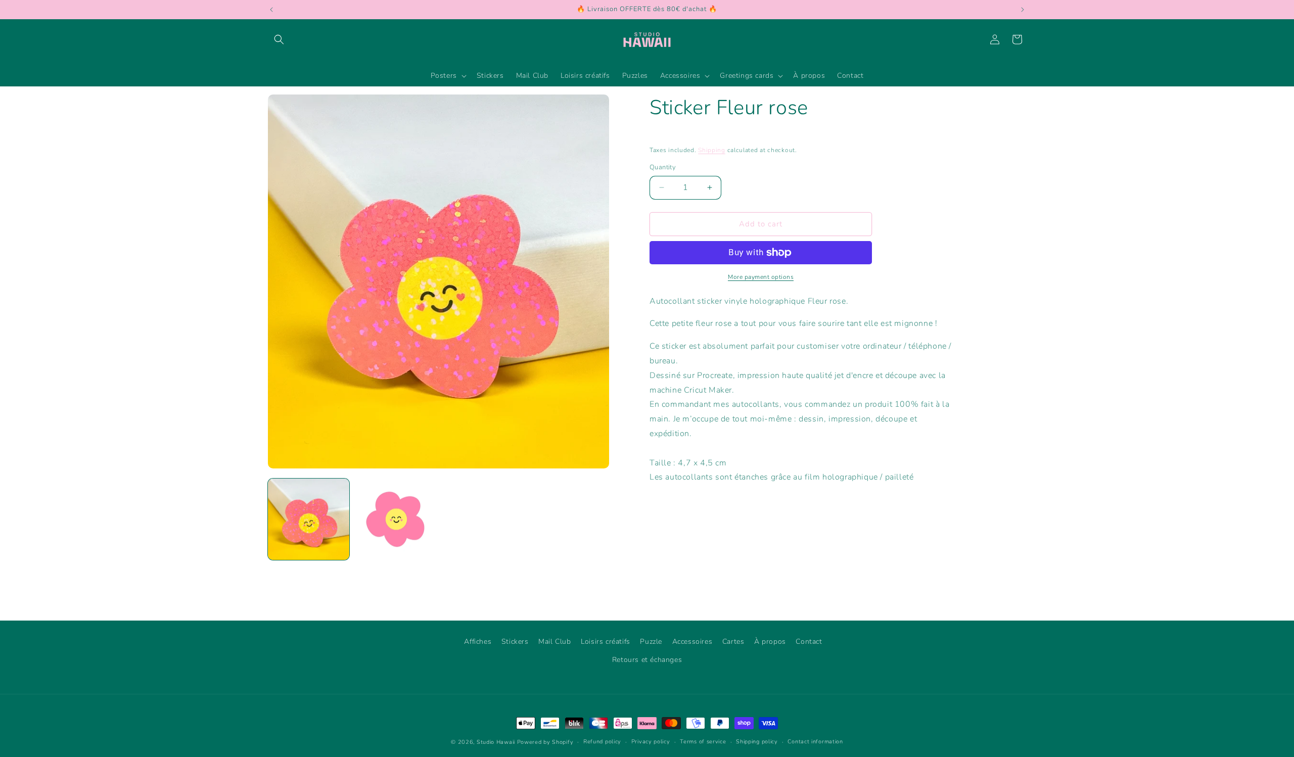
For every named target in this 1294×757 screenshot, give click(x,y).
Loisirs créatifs (605, 641)
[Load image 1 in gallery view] (308, 519)
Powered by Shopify (545, 742)
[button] (279, 39)
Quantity (663, 167)
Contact (809, 641)
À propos (770, 641)
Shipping (711, 150)
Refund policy (602, 741)
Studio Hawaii (496, 742)
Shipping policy (757, 741)
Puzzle (651, 641)
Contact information (815, 741)
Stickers (515, 641)
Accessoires (692, 641)
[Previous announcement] (271, 9)
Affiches (477, 641)
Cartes (733, 641)
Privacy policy (650, 741)
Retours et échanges (647, 660)
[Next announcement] (1022, 9)
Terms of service (703, 741)
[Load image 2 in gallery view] (395, 519)
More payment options (761, 277)
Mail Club (554, 641)
